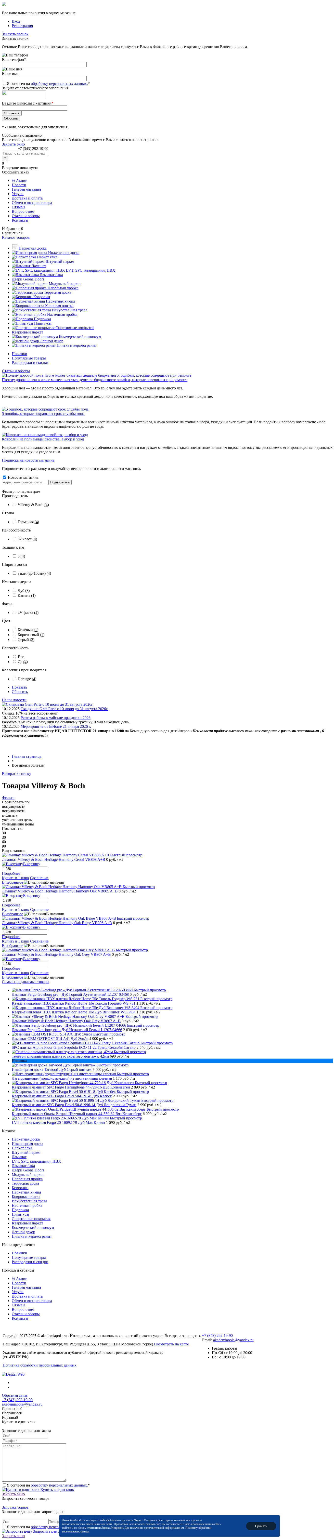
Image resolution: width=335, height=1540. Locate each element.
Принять (261, 1526)
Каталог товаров (16, 237)
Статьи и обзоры (26, 216)
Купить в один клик (56, 1489)
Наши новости (14, 700)
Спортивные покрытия (31, 1219)
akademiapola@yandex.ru (233, 1340)
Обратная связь (14, 1395)
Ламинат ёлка (23, 1166)
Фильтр (8, 798)
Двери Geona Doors (28, 1170)
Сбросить (20, 692)
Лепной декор (23, 1232)
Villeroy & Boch (33, 505)
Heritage (27, 679)
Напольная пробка (27, 1179)
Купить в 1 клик (15, 878)
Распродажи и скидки (30, 362)
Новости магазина (23, 477)
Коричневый (31, 635)
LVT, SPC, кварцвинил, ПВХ (36, 1161)
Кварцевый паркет (27, 1223)
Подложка (20, 1210)
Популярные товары (29, 358)
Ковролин (20, 1188)
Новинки (19, 354)
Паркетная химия (26, 1192)
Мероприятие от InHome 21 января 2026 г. (56, 726)
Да (23, 662)
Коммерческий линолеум (33, 1227)
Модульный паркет (28, 1174)
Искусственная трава (29, 1201)
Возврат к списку (16, 773)
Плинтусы (20, 1214)
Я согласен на (48, 83)
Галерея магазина (26, 189)
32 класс (27, 539)
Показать (19, 687)
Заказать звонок (15, 34)
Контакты (20, 220)
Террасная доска (25, 1183)
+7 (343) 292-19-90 (33, 148)
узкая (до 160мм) (34, 573)
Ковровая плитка (26, 1197)
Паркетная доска (26, 1139)
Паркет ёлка (22, 1148)
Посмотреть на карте (171, 1344)
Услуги (18, 194)
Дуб (24, 590)
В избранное (12, 882)
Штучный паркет (26, 1152)
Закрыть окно (13, 144)
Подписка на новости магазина (28, 460)
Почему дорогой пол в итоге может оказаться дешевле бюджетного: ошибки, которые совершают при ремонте (94, 380)
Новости (19, 185)
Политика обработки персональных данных (40, 1365)
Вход (16, 21)
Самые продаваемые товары (25, 982)
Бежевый (28, 630)
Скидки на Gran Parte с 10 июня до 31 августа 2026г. (64, 709)
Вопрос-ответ (23, 211)
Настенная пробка (27, 1205)
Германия (28, 522)
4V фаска (28, 613)
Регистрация (22, 26)
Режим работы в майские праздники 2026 (55, 718)
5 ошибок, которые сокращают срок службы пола (43, 414)
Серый (26, 639)
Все (21, 657)
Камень (27, 595)
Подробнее (11, 873)
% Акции (19, 180)
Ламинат (19, 1157)
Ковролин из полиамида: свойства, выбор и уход (43, 439)
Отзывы (18, 207)
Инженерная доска (27, 1144)
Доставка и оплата (27, 198)
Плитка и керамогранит (32, 1236)
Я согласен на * (48, 1485)
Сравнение (39, 878)
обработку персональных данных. (59, 83)
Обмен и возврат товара (32, 202)
